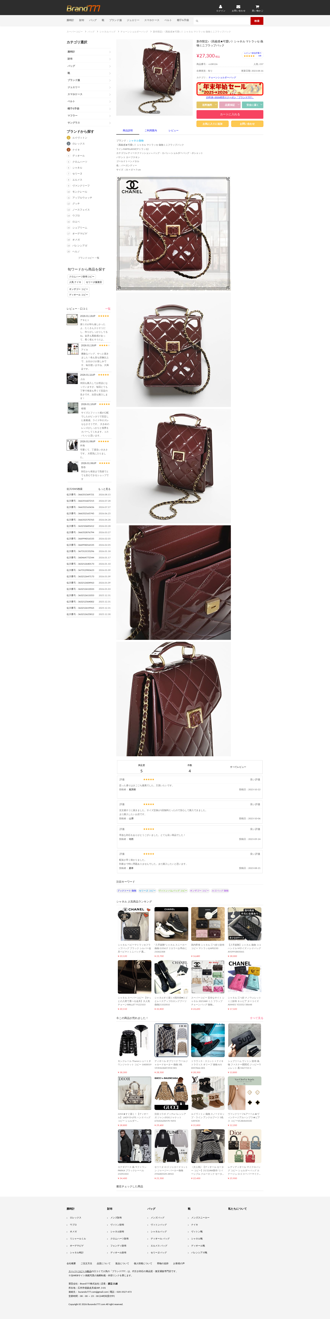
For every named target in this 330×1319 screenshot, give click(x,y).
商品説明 (128, 130)
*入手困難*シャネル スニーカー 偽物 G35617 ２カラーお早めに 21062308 (170, 948)
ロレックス (78, 144)
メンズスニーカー (200, 1217)
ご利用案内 (151, 130)
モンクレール (79, 192)
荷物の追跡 (162, 1263)
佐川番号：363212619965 (80, 608)
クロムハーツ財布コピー (81, 276)
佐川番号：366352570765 (80, 520)
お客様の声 (179, 1263)
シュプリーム (79, 228)
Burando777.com (96, 1304)
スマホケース (151, 20)
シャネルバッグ (159, 1231)
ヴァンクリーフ (81, 186)
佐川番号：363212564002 (80, 602)
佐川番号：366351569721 (80, 494)
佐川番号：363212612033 (80, 589)
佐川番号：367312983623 (80, 570)
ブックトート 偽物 (126, 891)
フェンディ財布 (118, 1246)
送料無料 (207, 104)
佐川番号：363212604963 (80, 583)
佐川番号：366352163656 (80, 507)
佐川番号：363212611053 (80, 595)
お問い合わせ (247, 123)
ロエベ (76, 222)
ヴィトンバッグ (159, 1225)
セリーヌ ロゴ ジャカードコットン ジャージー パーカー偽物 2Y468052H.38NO (171, 1170)
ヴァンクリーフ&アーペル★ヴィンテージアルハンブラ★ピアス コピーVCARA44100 (244, 1117)
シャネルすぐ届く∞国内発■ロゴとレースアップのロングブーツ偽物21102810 (170, 1001)
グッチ (76, 204)
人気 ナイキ (75, 282)
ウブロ (76, 216)
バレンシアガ (79, 246)
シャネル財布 (117, 1231)
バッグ (93, 20)
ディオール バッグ (160, 1238)
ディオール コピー (78, 295)
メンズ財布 (116, 1217)
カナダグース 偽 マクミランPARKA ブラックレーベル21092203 (132, 1170)
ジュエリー (133, 20)
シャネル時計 (77, 1252)
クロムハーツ (79, 162)
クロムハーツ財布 (119, 1238)
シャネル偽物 (136, 141)
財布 (81, 20)
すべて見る (256, 1018)
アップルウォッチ (82, 198)
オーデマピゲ (79, 233)
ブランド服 (115, 20)
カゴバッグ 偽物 (220, 891)
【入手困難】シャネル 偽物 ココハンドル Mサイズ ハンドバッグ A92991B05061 (244, 948)
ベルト (168, 20)
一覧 (108, 309)
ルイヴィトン (79, 138)
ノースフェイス (81, 210)
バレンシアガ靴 (199, 1252)
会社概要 (71, 1263)
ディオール (78, 156)
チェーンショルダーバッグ (222, 77)
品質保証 (230, 104)
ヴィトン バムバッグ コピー (173, 891)
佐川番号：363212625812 (80, 614)
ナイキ (76, 150)
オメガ (76, 240)
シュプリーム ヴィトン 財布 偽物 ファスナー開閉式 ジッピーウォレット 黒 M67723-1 (244, 1064)
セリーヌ (77, 174)
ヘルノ (76, 251)
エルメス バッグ (159, 1246)
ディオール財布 (118, 1252)
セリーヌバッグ (159, 1252)
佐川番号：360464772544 (80, 557)
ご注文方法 (86, 1263)
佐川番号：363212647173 (80, 576)
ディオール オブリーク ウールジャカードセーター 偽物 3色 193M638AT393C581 (171, 1064)
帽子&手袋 (183, 20)
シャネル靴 (197, 1238)
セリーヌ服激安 (94, 282)
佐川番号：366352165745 (80, 513)
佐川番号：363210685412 (80, 526)
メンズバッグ (157, 1217)
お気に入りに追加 (212, 123)
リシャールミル (78, 1238)
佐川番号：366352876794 (80, 532)
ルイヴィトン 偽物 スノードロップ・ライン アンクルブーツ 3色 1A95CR (207, 1117)
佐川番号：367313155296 (80, 551)
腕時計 (70, 20)
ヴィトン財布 (117, 1225)
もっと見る (104, 489)
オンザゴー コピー (78, 289)
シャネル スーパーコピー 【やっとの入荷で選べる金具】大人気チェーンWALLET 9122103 (134, 1001)
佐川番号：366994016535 (80, 539)
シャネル (77, 168)
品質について (104, 1263)
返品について (122, 1263)
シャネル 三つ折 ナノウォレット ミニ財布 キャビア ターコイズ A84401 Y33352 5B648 (244, 1001)
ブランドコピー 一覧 (88, 258)
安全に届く (253, 104)
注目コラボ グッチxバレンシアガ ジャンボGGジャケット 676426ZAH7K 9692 (170, 1117)
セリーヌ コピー (147, 891)
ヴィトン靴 (197, 1231)
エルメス (77, 180)
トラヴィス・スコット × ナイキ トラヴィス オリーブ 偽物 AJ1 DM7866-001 (207, 1064)
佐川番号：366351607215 (80, 501)
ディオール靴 (198, 1246)
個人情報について (143, 1263)
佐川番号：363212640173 (80, 564)
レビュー (174, 130)
